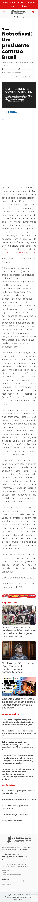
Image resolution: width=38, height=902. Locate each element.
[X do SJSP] (9, 20)
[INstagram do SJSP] (6, 20)
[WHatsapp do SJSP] (15, 20)
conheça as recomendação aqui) (19, 252)
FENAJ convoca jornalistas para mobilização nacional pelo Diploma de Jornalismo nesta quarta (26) (18, 722)
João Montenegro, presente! (15, 814)
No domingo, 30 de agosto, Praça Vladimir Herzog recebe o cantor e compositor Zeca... (18, 667)
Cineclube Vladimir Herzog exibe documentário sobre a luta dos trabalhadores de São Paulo (18, 703)
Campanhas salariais (12, 821)
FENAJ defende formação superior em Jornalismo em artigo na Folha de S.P (19, 733)
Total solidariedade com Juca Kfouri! (19, 799)
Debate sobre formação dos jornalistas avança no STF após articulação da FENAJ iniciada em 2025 (17, 746)
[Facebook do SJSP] (3, 20)
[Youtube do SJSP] (12, 20)
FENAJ (5, 29)
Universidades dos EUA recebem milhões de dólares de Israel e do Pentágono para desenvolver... (19, 632)
